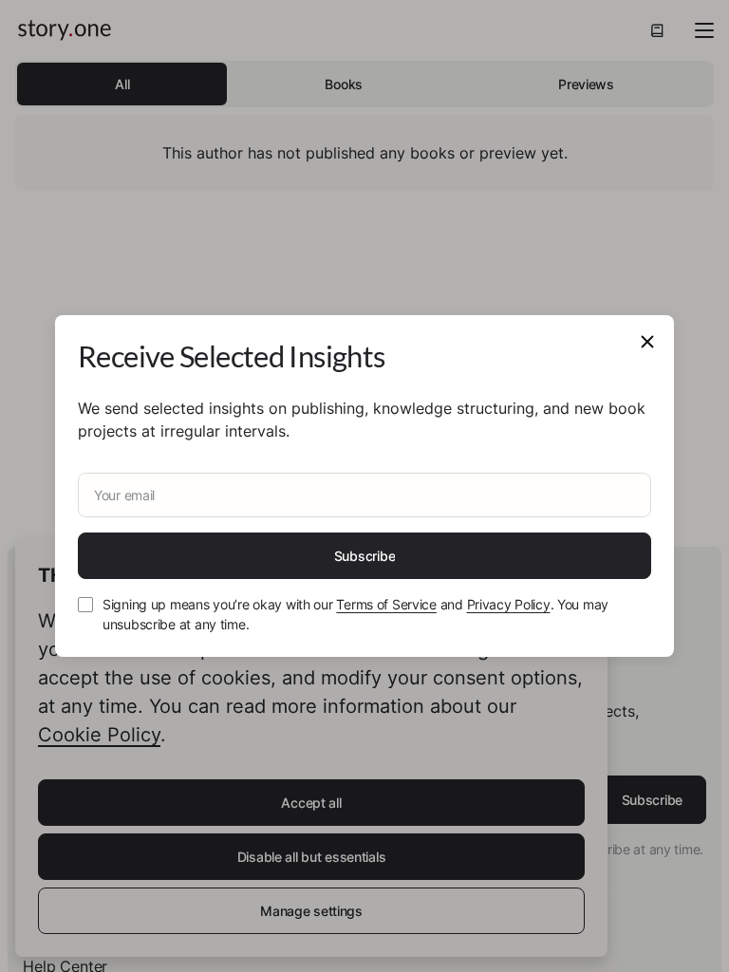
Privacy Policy (509, 604)
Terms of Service (386, 604)
